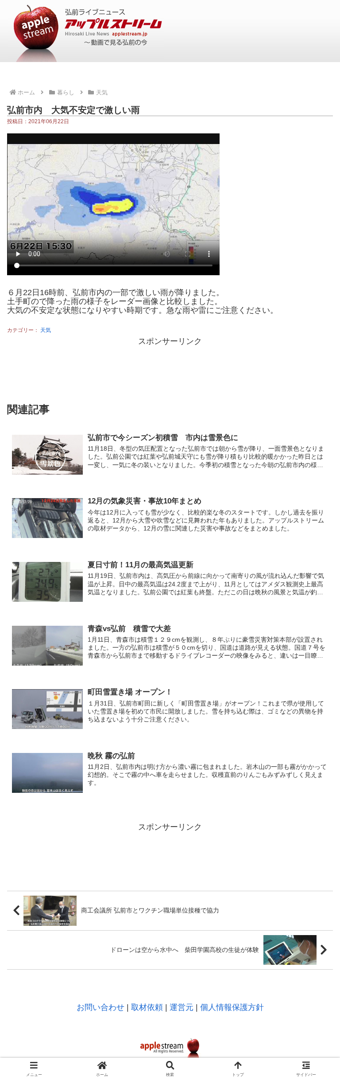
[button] (314, 1005)
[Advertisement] (170, 368)
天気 (45, 330)
